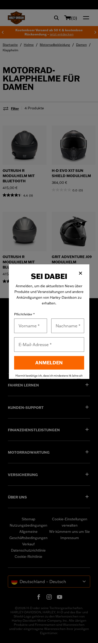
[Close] (80, 273)
